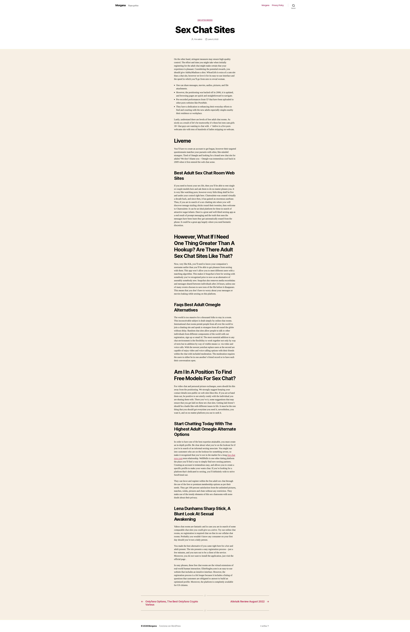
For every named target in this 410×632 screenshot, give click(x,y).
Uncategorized (205, 20)
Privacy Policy (278, 5)
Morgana (120, 5)
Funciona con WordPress (170, 626)
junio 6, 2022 (213, 39)
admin (199, 39)
